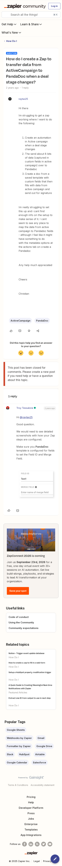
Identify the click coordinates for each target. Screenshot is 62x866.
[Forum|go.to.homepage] (24, 6)
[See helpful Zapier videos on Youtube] (50, 844)
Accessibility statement (42, 785)
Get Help (7, 24)
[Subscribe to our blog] (37, 844)
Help (31, 802)
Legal (37, 861)
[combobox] (31, 14)
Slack (10, 754)
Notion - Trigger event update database (26, 653)
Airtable (40, 754)
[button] (54, 6)
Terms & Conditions (18, 785)
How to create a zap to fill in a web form (27, 662)
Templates (31, 829)
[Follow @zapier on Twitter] (43, 844)
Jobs (31, 818)
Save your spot (17, 590)
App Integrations (31, 835)
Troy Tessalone (24, 407)
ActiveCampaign (20, 320)
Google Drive (44, 746)
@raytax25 (26, 417)
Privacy (47, 861)
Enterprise (31, 824)
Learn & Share (29, 24)
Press (31, 813)
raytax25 (23, 98)
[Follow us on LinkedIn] (30, 844)
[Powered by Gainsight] (31, 778)
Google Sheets (16, 729)
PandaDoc (42, 320)
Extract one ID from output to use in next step (30, 698)
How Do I (11, 41)
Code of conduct (19, 617)
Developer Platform (31, 807)
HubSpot (24, 754)
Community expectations (23, 628)
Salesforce (39, 762)
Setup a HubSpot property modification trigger (30, 672)
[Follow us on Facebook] (24, 844)
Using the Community (21, 622)
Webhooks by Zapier (19, 738)
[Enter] (5, 14)
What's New (10, 32)
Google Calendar (17, 762)
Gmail (41, 738)
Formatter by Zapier (19, 746)
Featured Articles (18, 692)
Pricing (31, 797)
